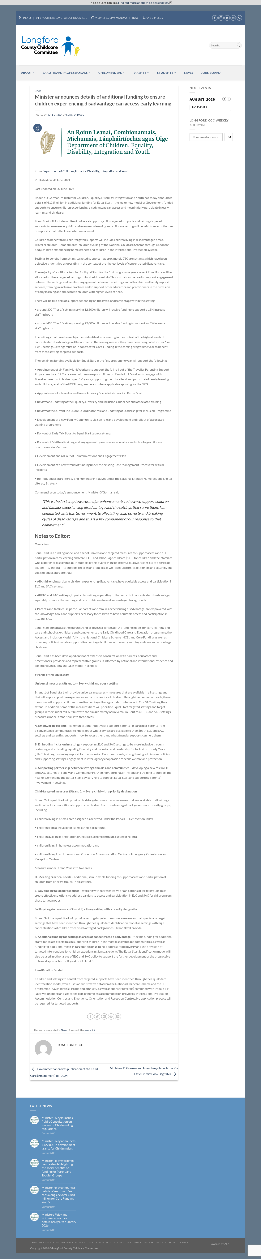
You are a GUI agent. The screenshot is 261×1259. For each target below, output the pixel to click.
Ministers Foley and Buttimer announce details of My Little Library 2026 (59, 1220)
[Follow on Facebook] (215, 18)
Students (165, 72)
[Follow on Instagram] (221, 18)
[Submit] (238, 45)
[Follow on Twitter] (227, 18)
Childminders (110, 72)
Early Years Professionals (65, 72)
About (26, 72)
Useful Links (64, 1242)
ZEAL (227, 1243)
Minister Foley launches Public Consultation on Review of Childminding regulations (57, 1123)
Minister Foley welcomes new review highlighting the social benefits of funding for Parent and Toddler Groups (58, 1168)
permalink (89, 1030)
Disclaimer (134, 1242)
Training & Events (42, 1242)
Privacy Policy (179, 1242)
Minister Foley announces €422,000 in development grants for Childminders (58, 1144)
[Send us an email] (233, 18)
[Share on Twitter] (97, 1016)
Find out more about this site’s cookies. (143, 2)
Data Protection (155, 1242)
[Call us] (239, 18)
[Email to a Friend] (104, 1016)
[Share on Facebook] (90, 1016)
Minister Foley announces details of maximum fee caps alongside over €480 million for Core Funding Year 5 (58, 1195)
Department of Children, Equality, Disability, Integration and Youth (86, 171)
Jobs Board (210, 72)
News (188, 72)
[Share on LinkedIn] (118, 1016)
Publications (84, 1242)
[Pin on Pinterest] (111, 1016)
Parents (139, 72)
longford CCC (75, 114)
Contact (118, 1242)
